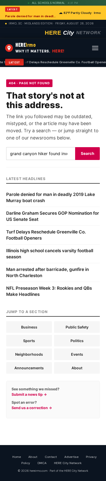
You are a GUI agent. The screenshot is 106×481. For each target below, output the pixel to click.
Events (77, 354)
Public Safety (77, 327)
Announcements (29, 368)
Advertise (71, 457)
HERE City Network (68, 463)
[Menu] (95, 48)
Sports (29, 340)
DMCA (42, 463)
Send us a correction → (32, 407)
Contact (51, 457)
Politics (77, 340)
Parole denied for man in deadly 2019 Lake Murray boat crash (30, 16)
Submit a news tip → (29, 394)
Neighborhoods (29, 354)
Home (16, 457)
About (77, 368)
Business (29, 327)
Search (87, 153)
